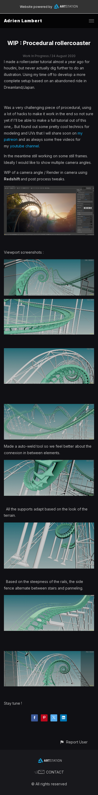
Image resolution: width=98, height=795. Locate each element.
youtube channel (24, 146)
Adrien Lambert (23, 20)
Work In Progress (36, 56)
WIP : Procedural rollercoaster (49, 43)
